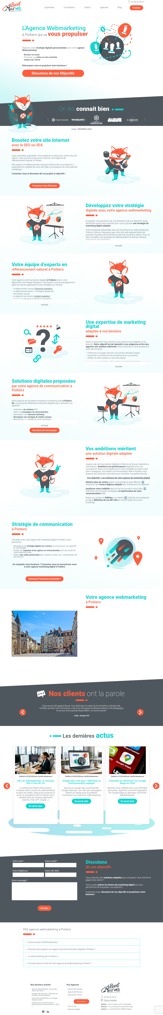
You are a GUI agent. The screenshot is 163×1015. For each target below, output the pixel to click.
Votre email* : (51, 861)
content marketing (42, 296)
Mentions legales (74, 1009)
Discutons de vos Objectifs (53, 73)
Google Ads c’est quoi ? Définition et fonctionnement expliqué (45, 994)
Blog (120, 7)
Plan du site (72, 1006)
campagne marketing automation (37, 299)
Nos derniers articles (41, 984)
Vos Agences (72, 984)
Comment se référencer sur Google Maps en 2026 (44, 999)
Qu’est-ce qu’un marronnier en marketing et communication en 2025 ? (45, 1004)
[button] (144, 120)
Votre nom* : (18, 861)
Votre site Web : (52, 871)
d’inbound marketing (43, 289)
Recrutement (81, 1001)
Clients (87, 7)
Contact (136, 7)
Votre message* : (20, 880)
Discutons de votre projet (44, 430)
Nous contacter (110, 1000)
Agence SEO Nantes (75, 989)
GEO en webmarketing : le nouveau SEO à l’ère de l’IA (44, 990)
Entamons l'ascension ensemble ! (44, 579)
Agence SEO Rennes (75, 992)
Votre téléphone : (21, 871)
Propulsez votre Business (44, 185)
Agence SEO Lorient (75, 995)
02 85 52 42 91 (137, 2)
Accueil (73, 129)
